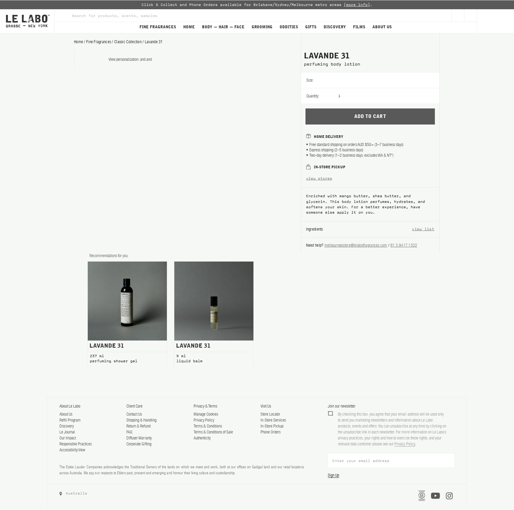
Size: (310, 80)
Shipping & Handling (141, 420)
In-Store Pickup (272, 426)
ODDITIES (289, 27)
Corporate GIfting (138, 443)
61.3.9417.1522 (404, 245)
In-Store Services (273, 420)
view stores (319, 178)
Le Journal (67, 432)
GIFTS (310, 27)
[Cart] (495, 21)
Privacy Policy (204, 420)
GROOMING (262, 27)
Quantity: (312, 96)
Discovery (66, 426)
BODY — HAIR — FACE (223, 27)
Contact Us (134, 414)
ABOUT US (382, 27)
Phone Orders (270, 432)
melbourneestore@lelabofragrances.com (356, 245)
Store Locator (270, 414)
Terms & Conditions (208, 426)
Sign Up (333, 475)
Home (78, 41)
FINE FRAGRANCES (158, 27)
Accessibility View (72, 449)
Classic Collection (128, 41)
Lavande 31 (154, 41)
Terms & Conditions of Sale (213, 432)
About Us (65, 414)
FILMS (359, 27)
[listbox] (388, 80)
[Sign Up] (458, 15)
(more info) (357, 5)
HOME (189, 27)
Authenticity (202, 438)
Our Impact (67, 438)
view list (423, 229)
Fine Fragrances (98, 41)
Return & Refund (138, 426)
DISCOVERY (335, 27)
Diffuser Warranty (138, 438)
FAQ (129, 432)
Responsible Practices (75, 443)
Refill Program (70, 420)
